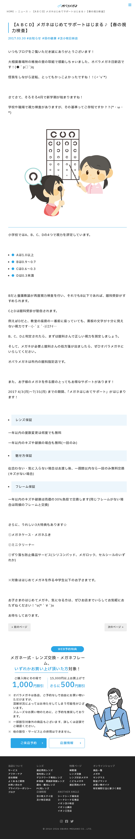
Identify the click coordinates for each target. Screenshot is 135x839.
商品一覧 (98, 770)
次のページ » (115, 627)
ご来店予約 (28, 743)
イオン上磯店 (65, 807)
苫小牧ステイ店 (45, 796)
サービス (13, 770)
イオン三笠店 (65, 811)
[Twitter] (72, 821)
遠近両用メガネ (77, 785)
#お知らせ (34, 38)
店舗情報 (66, 743)
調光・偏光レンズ (46, 785)
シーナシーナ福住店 (68, 796)
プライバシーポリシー (20, 788)
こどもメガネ (76, 781)
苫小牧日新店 (44, 800)
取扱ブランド (100, 781)
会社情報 (13, 777)
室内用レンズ (44, 774)
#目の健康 (49, 38)
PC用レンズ (43, 788)
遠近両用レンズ (45, 770)
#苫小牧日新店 (68, 38)
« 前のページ (19, 627)
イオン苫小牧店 (66, 803)
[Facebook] (66, 821)
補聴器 (73, 770)
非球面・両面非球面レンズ (51, 781)
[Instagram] (61, 821)
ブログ (11, 792)
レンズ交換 (75, 774)
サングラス (99, 777)
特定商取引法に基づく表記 (107, 788)
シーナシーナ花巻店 (68, 800)
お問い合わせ (15, 785)
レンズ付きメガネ (78, 777)
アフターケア (15, 774)
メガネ (96, 774)
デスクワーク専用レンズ (49, 777)
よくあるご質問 (16, 781)
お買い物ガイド (101, 785)
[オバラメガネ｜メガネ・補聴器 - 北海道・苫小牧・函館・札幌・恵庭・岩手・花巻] (67, 5)
